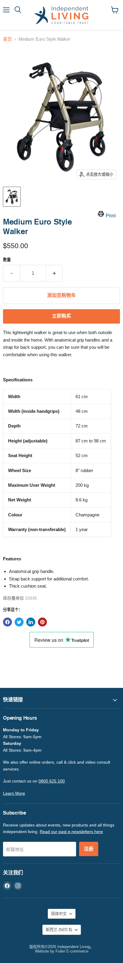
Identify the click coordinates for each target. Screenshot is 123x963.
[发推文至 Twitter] (19, 622)
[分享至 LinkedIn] (30, 622)
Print (111, 215)
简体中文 (59, 914)
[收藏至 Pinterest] (42, 622)
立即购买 (61, 316)
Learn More (14, 793)
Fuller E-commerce (72, 951)
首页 (7, 39)
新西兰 (59, 929)
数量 (7, 259)
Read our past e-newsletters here (71, 831)
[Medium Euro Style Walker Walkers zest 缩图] (11, 196)
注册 (88, 849)
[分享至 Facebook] (7, 622)
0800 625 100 (52, 781)
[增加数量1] (54, 273)
